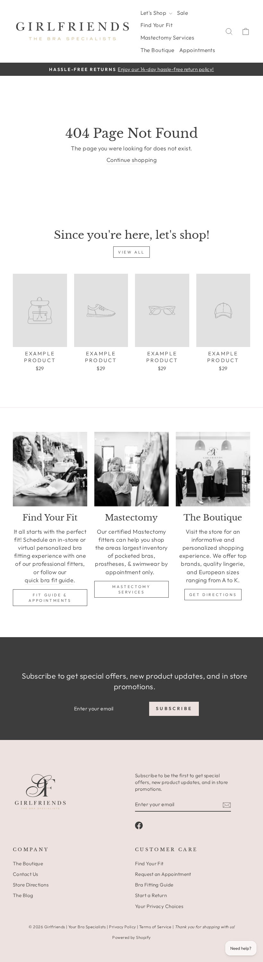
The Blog (23, 895)
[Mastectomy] (131, 469)
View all (131, 252)
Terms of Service (155, 926)
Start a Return (151, 895)
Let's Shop (154, 12)
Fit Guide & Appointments (50, 597)
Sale (182, 12)
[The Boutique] (213, 469)
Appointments (197, 50)
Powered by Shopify (131, 937)
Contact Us (25, 874)
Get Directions (213, 594)
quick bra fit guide (49, 580)
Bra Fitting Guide (154, 885)
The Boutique (157, 50)
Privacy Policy (122, 926)
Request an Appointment (163, 874)
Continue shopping (131, 160)
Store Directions (30, 885)
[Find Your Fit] (50, 469)
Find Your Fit (156, 25)
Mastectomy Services (167, 37)
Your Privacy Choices (159, 906)
